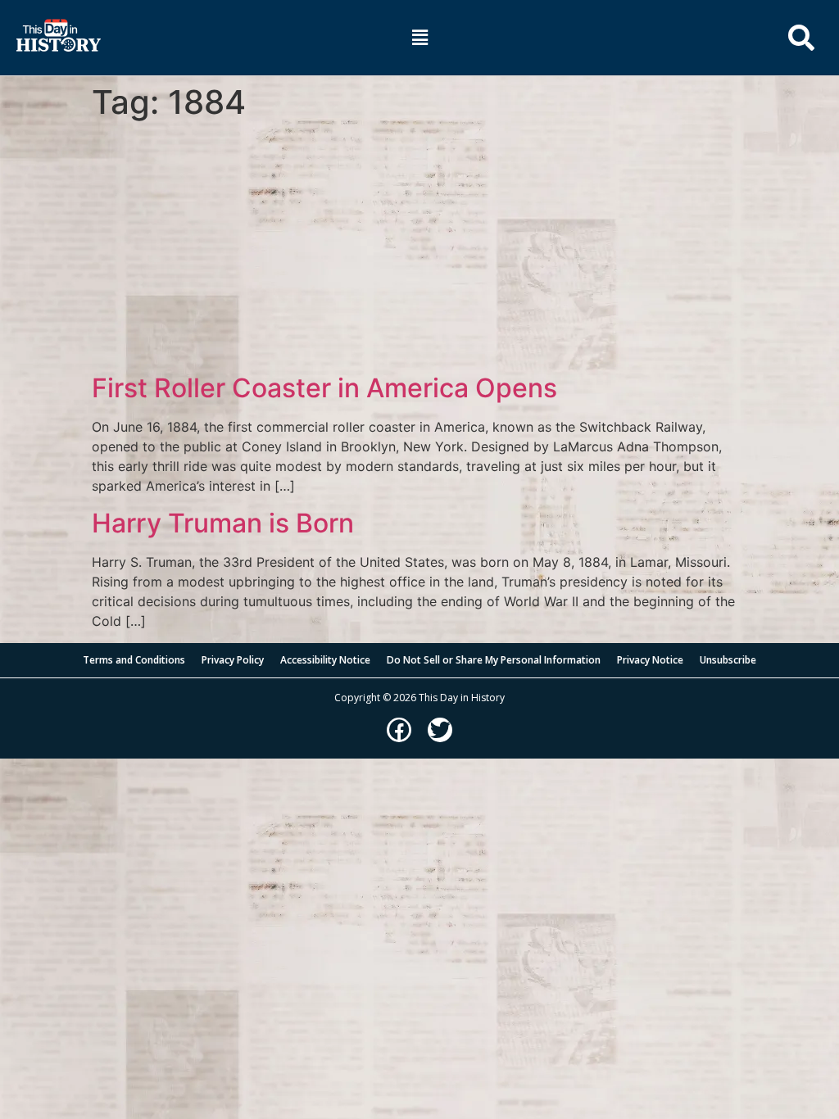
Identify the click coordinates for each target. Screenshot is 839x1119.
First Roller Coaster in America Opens (324, 388)
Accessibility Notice (325, 660)
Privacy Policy (233, 660)
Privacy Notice (650, 660)
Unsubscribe (728, 660)
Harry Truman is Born (223, 523)
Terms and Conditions (134, 660)
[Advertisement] (419, 250)
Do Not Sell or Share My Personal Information (494, 660)
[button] (419, 37)
